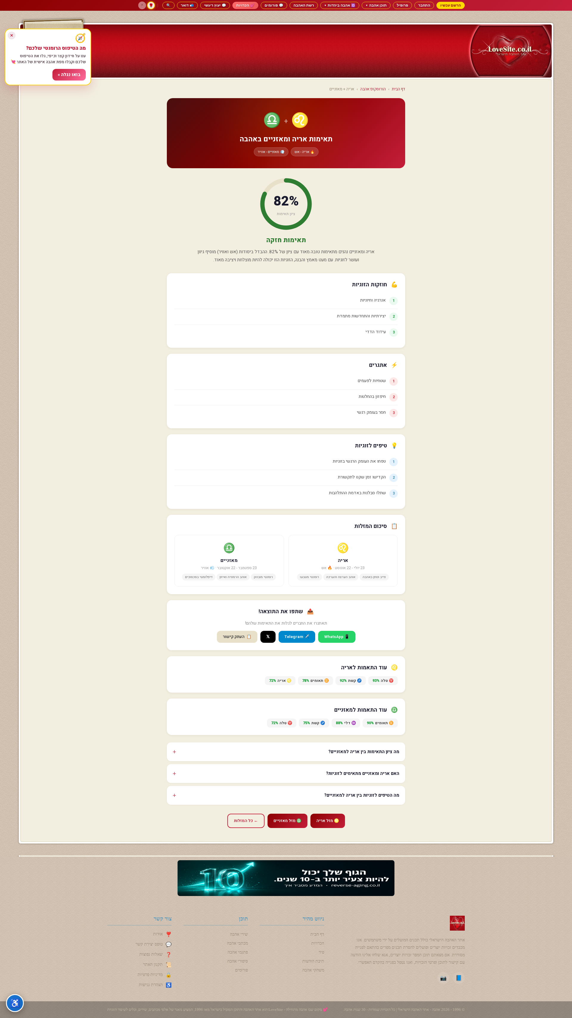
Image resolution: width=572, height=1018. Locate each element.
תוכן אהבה (376, 5)
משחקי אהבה (313, 970)
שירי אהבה (239, 934)
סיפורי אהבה (237, 961)
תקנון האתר (153, 964)
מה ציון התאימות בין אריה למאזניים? (363, 751)
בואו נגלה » (69, 75)
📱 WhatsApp (336, 637)
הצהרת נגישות (151, 985)
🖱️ (142, 5)
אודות (158, 934)
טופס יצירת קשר (149, 944)
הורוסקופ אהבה (373, 89)
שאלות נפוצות (151, 954)
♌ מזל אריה (327, 821)
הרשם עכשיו (450, 5)
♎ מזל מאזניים (287, 821)
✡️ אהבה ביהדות (339, 5)
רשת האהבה (303, 5)
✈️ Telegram (297, 637)
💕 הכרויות (245, 5)
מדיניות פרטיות (150, 974)
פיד (321, 952)
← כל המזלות (246, 821)
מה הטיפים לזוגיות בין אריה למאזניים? (361, 795)
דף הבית (398, 89)
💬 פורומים (274, 5)
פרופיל (402, 5)
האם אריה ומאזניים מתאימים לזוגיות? (362, 773)
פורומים (241, 970)
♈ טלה (383, 680)
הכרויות (317, 943)
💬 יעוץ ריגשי (215, 5)
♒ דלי (346, 723)
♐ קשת (351, 680)
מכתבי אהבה (237, 943)
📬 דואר (187, 5)
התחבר (424, 5)
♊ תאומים (315, 680)
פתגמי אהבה (238, 952)
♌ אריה (280, 680)
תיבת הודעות (313, 961)
